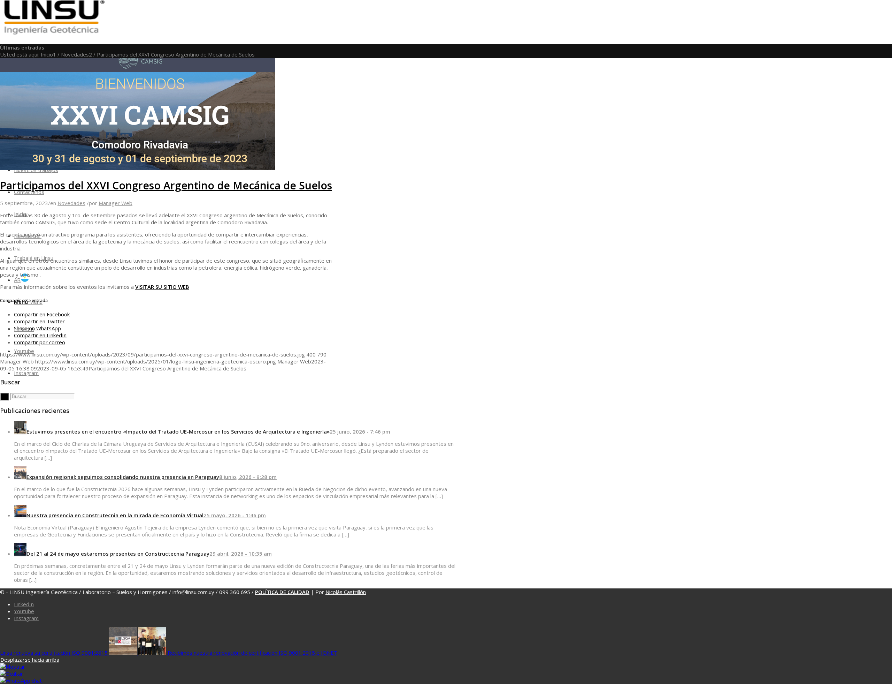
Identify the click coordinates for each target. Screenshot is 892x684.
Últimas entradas (22, 47)
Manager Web (115, 203)
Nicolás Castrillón (345, 591)
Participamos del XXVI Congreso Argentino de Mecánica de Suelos (166, 185)
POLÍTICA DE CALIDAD (282, 591)
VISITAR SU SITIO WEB (162, 286)
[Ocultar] (11, 673)
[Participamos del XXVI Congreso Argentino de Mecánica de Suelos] (137, 167)
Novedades (71, 203)
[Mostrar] (12, 666)
